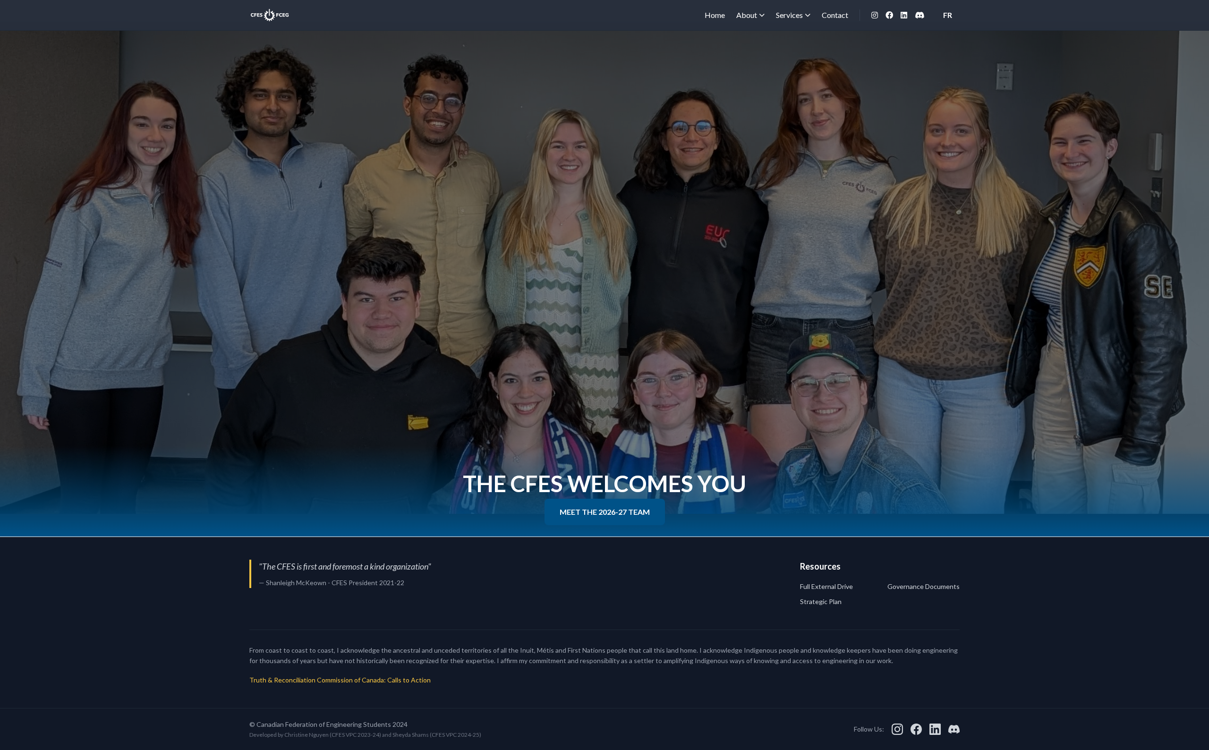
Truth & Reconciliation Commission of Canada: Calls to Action (340, 680)
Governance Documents (923, 586)
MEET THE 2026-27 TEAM (605, 511)
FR (947, 14)
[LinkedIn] (904, 15)
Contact (835, 14)
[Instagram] (874, 15)
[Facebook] (889, 15)
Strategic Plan (821, 601)
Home (715, 14)
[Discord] (919, 15)
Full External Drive (826, 586)
